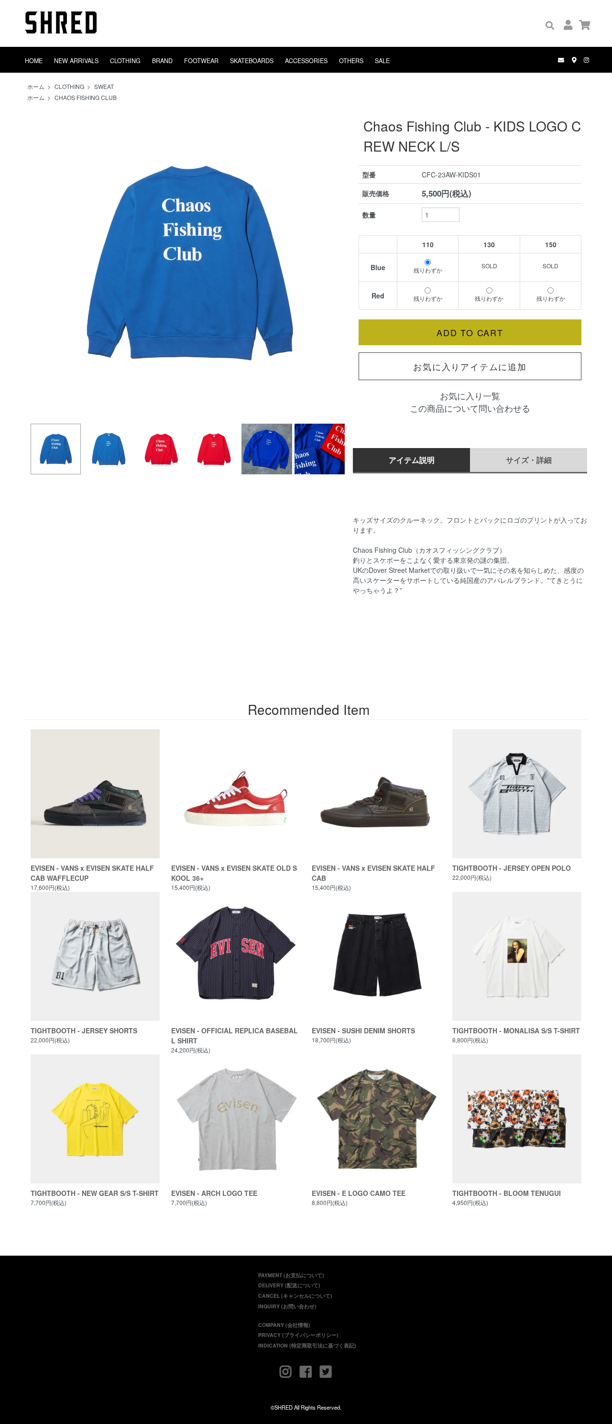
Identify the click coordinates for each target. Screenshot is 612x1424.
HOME (34, 60)
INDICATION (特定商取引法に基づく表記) (307, 1345)
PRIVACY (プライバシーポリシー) (298, 1334)
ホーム (35, 86)
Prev (43, 263)
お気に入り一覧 (470, 396)
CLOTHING (125, 60)
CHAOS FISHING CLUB (86, 97)
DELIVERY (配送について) (289, 1285)
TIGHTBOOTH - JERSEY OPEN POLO (511, 868)
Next (334, 263)
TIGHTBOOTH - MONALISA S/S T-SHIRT (516, 1030)
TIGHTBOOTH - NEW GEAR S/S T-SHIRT (95, 1193)
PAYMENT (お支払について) (291, 1275)
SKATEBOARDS (251, 60)
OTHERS (351, 60)
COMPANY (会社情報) (284, 1324)
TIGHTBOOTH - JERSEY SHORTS (84, 1030)
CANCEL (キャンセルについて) (295, 1295)
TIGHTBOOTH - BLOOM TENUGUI (506, 1193)
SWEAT (104, 86)
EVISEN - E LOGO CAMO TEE (358, 1193)
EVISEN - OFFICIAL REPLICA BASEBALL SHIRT (234, 1035)
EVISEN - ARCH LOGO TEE (214, 1193)
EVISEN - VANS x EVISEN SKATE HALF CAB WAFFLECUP (92, 873)
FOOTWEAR (201, 60)
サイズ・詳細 (529, 459)
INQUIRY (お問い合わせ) (287, 1306)
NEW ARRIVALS (76, 60)
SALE (382, 60)
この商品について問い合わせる (470, 408)
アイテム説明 (412, 459)
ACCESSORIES (306, 60)
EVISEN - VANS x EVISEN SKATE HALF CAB (373, 873)
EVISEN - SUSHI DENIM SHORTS (363, 1030)
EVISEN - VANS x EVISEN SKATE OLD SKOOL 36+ (234, 873)
